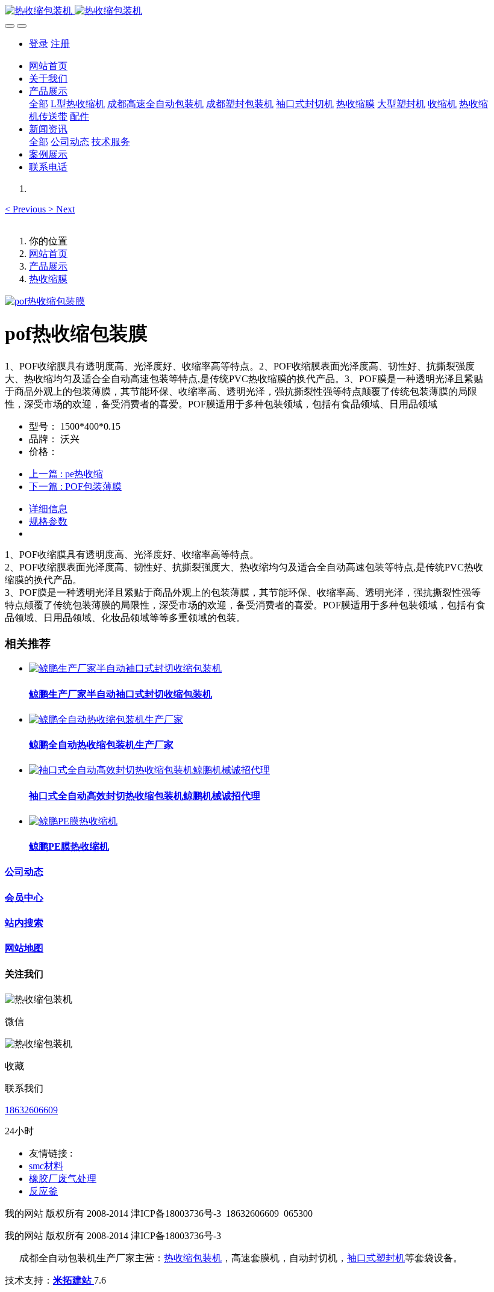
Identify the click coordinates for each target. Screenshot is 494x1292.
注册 (60, 44)
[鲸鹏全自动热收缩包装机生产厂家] (106, 719)
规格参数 (48, 521)
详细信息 (48, 509)
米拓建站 (73, 1280)
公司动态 (24, 872)
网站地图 (24, 948)
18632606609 (31, 1110)
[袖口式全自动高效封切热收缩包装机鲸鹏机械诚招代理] (149, 770)
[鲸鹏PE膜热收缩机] (73, 821)
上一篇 (66, 474)
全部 (38, 104)
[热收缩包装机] (247, 11)
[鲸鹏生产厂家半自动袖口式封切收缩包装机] (125, 668)
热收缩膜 (48, 279)
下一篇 (75, 486)
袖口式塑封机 (376, 1258)
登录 (38, 44)
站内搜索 (24, 923)
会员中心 (24, 897)
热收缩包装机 (193, 1258)
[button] (26, 209)
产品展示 (48, 266)
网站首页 (48, 66)
